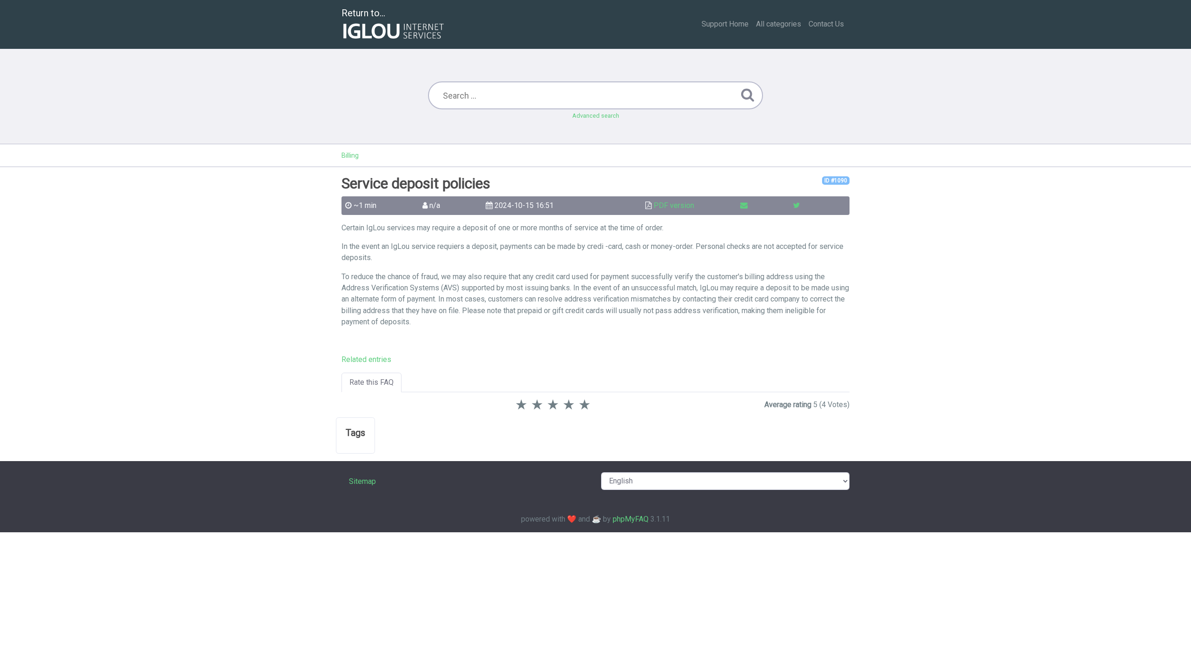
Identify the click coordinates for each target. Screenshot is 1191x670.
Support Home (725, 24)
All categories (778, 24)
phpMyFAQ (631, 519)
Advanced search (595, 115)
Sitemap (362, 481)
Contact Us (826, 24)
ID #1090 (835, 180)
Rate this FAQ (371, 382)
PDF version (674, 205)
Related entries (366, 359)
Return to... (363, 13)
